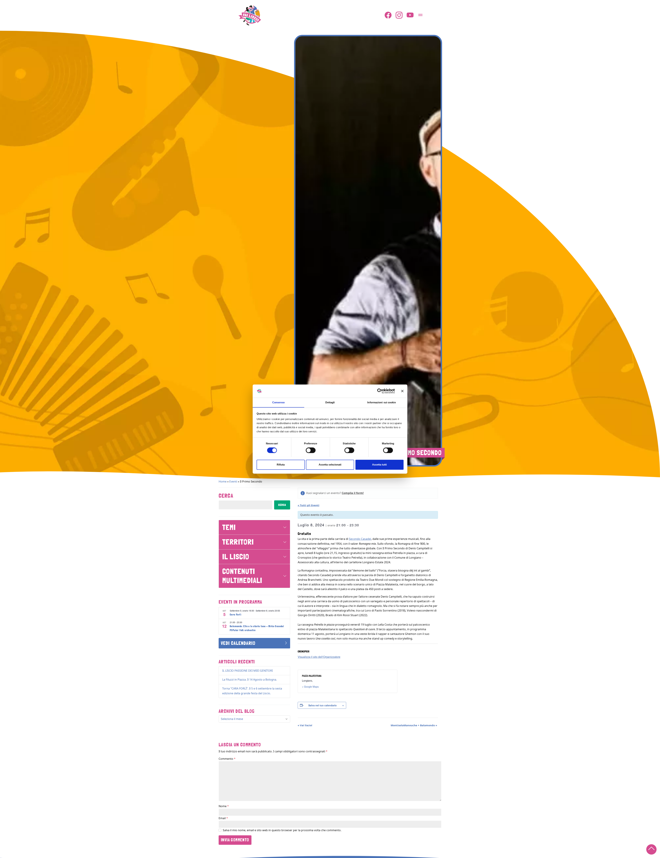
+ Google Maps (310, 686)
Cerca (226, 495)
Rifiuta (281, 464)
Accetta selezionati (330, 464)
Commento (227, 759)
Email (223, 818)
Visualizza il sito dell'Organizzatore (319, 657)
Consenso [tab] (278, 402)
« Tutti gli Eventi (308, 505)
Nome (224, 806)
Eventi (233, 481)
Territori (238, 541)
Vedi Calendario (238, 643)
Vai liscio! (305, 725)
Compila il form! (353, 493)
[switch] (311, 450)
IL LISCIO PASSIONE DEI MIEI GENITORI (247, 670)
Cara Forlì (235, 614)
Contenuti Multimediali (242, 576)
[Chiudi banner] (402, 391)
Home (223, 481)
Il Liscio (235, 556)
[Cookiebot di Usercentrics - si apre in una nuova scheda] (380, 391)
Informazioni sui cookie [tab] (381, 402)
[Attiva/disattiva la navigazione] (420, 14)
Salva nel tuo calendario (322, 705)
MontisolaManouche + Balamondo (414, 725)
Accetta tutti (379, 464)
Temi (229, 527)
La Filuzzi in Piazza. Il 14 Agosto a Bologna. (249, 679)
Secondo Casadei (360, 539)
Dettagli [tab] (330, 402)
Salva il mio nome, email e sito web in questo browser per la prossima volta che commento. (282, 830)
